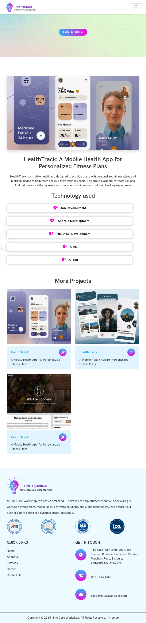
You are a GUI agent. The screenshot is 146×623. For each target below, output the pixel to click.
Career (11, 569)
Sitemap (113, 618)
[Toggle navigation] (136, 7)
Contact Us (14, 575)
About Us (13, 557)
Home (11, 551)
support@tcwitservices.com (109, 596)
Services (12, 563)
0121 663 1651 (101, 577)
